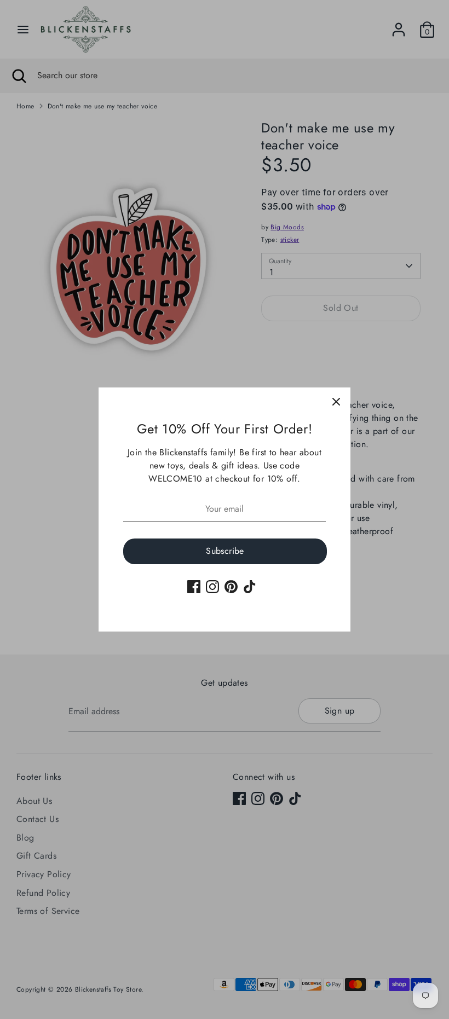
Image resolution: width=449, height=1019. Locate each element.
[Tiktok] (249, 586)
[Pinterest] (231, 586)
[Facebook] (193, 586)
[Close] (336, 402)
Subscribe (225, 551)
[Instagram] (212, 586)
